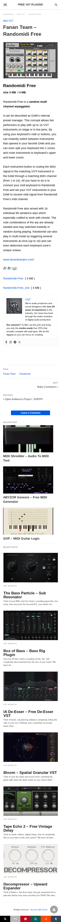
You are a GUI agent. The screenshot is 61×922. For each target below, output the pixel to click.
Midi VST (21, 14)
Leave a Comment (30, 412)
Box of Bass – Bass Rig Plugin (24, 653)
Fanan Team (9, 373)
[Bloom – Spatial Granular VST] (30, 747)
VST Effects (10, 586)
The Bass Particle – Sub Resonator (24, 595)
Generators (35, 14)
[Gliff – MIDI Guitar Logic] (28, 521)
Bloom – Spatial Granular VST (30, 772)
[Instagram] (10, 342)
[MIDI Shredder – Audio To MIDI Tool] (28, 438)
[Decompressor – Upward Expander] (30, 858)
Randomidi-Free (13, 278)
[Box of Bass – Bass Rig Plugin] (30, 625)
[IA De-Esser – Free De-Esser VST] (30, 686)
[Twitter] (19, 342)
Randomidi (24, 373)
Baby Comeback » (47, 386)
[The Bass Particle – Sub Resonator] (30, 567)
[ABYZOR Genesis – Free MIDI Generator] (28, 480)
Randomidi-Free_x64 (16, 287)
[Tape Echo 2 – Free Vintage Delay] (30, 801)
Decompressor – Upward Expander (25, 886)
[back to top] (54, 909)
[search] (56, 5)
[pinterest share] (25, 919)
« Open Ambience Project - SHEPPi (23, 399)
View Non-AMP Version (39, 910)
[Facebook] (6, 342)
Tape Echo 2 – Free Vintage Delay (27, 828)
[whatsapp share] (35, 919)
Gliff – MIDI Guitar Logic (21, 538)
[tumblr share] (56, 919)
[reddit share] (46, 919)
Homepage (8, 14)
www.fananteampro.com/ (18, 259)
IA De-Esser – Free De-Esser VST (28, 714)
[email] (15, 919)
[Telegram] (15, 342)
